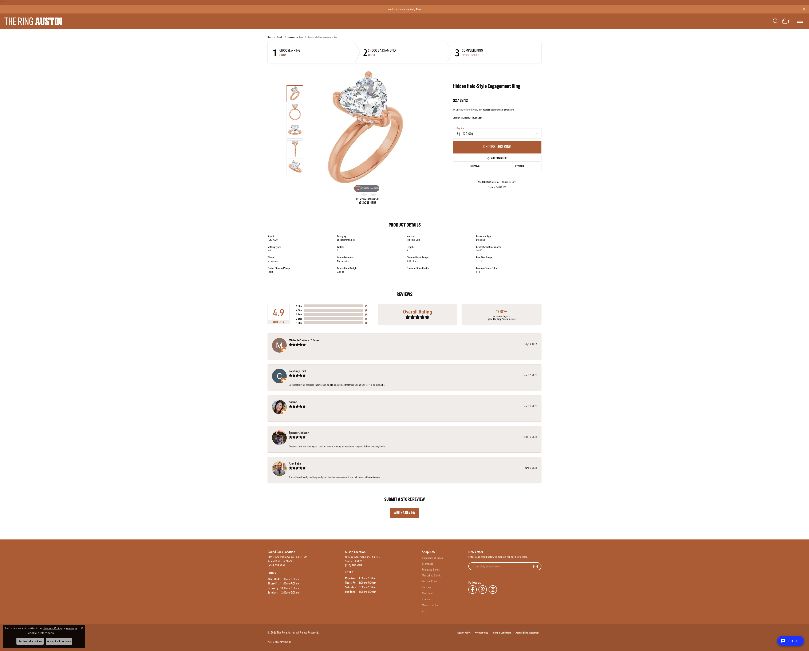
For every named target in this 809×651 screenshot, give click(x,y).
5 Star (299, 306)
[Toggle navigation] (800, 21)
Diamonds (427, 563)
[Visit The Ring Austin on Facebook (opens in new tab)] (472, 589)
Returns (519, 166)
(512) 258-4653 (367, 203)
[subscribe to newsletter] (535, 566)
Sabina (293, 402)
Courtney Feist (297, 371)
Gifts (424, 610)
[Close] (803, 9)
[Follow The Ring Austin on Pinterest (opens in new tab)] (482, 589)
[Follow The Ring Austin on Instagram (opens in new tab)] (493, 589)
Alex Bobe (295, 464)
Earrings (426, 587)
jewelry (280, 37)
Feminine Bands (431, 569)
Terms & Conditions (501, 632)
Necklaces (427, 593)
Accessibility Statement (527, 632)
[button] (775, 21)
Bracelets (427, 599)
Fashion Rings (429, 581)
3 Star (299, 314)
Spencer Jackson (299, 433)
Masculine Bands (431, 575)
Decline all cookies (30, 641)
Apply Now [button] (415, 9)
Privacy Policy (481, 632)
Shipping (475, 166)
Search (282, 54)
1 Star (299, 322)
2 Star (299, 318)
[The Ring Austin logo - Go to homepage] (33, 21)
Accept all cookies (59, 641)
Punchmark (285, 641)
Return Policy (463, 632)
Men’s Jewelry (430, 605)
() (366, 306)
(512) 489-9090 (354, 565)
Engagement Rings (295, 37)
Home (270, 37)
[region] (366, 130)
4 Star (299, 310)
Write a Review (404, 513)
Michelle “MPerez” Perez (304, 340)
